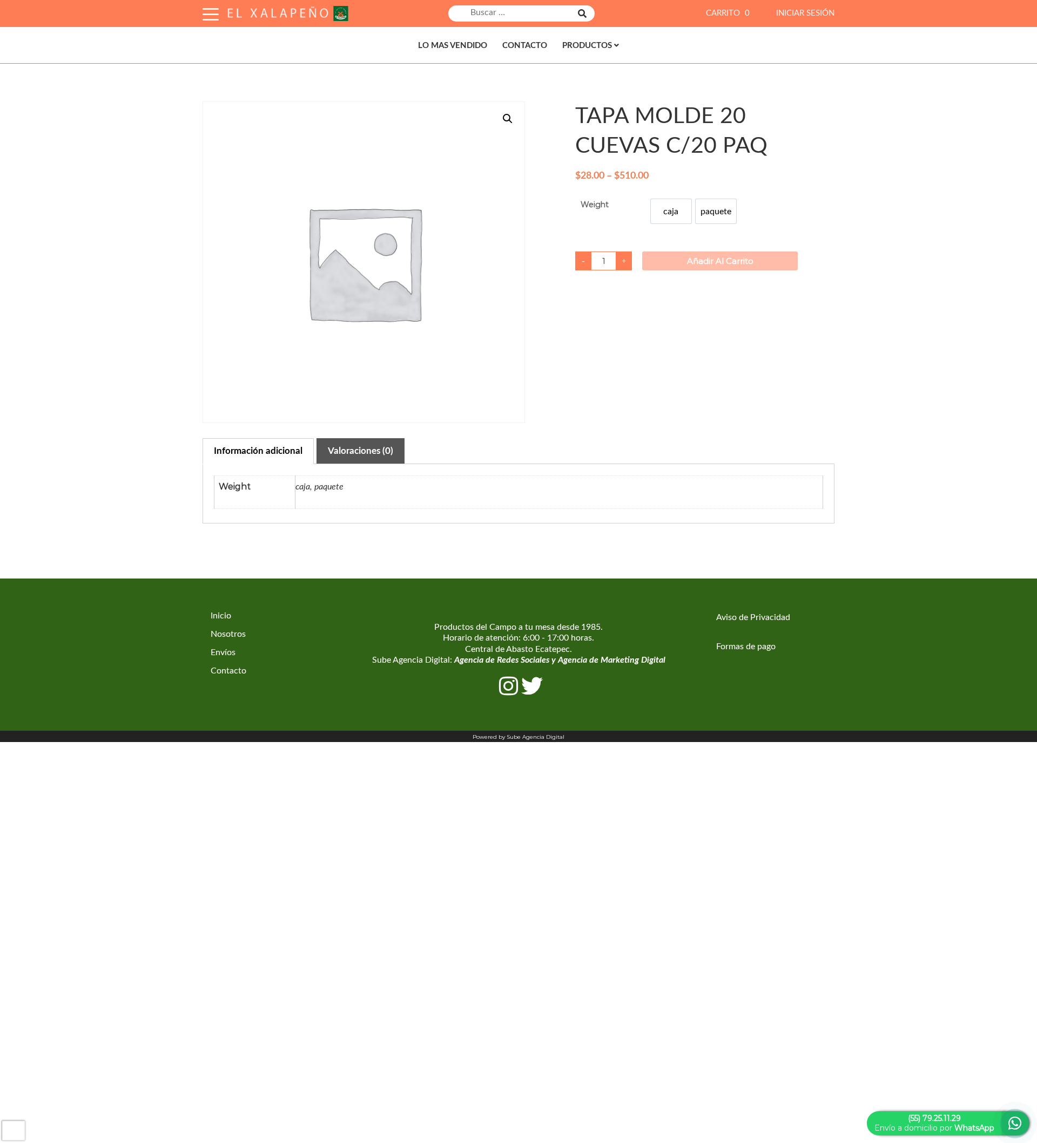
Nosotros (228, 634)
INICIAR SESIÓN (805, 13)
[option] (671, 211)
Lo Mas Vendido (452, 46)
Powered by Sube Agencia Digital (518, 736)
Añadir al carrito (720, 261)
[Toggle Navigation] (211, 12)
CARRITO (728, 13)
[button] (507, 118)
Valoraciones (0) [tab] (360, 450)
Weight (595, 204)
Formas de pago (746, 646)
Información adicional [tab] (258, 450)
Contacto (524, 46)
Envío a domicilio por (934, 1123)
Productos (587, 46)
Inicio (221, 615)
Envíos (223, 652)
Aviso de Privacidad (753, 617)
